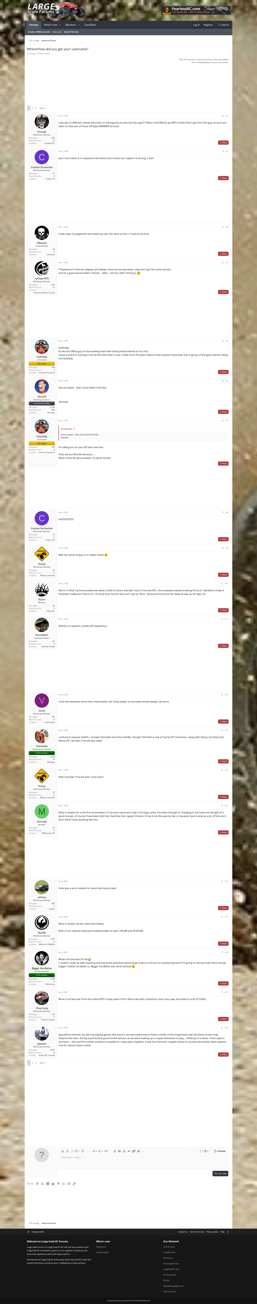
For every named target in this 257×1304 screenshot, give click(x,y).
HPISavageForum (171, 1263)
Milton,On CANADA (47, 944)
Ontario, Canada (48, 1019)
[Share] (223, 116)
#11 (226, 619)
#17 (226, 917)
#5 (227, 341)
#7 (227, 420)
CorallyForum (169, 1252)
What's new (50, 24)
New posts (57, 31)
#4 (227, 262)
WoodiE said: (66, 428)
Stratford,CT (50, 143)
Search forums (71, 31)
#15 (226, 805)
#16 (226, 881)
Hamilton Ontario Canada (44, 292)
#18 (226, 952)
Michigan (51, 762)
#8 (227, 512)
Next (42, 108)
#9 (227, 548)
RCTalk (166, 1280)
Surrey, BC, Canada (47, 1055)
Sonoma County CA (47, 372)
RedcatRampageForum (173, 1286)
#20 (226, 1027)
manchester (50, 722)
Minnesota (50, 984)
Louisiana (51, 254)
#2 (227, 151)
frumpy (32, 53)
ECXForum (168, 1258)
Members (70, 24)
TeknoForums (169, 1291)
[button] (60, 25)
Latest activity (102, 1252)
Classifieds (90, 24)
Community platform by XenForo (128, 1301)
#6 (227, 380)
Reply (224, 142)
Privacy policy (212, 1231)
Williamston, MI (48, 833)
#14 (226, 770)
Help (222, 1231)
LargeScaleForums (171, 1269)
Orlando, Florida (48, 646)
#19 (226, 992)
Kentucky (51, 412)
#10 (226, 583)
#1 (227, 115)
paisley (52, 908)
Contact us (183, 1231)
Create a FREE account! (39, 31)
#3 (227, 227)
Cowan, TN (50, 179)
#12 (226, 694)
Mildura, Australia (47, 575)
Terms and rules (197, 1231)
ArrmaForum (169, 1246)
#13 (226, 730)
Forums (33, 24)
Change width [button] (38, 1231)
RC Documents (169, 1274)
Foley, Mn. (50, 611)
